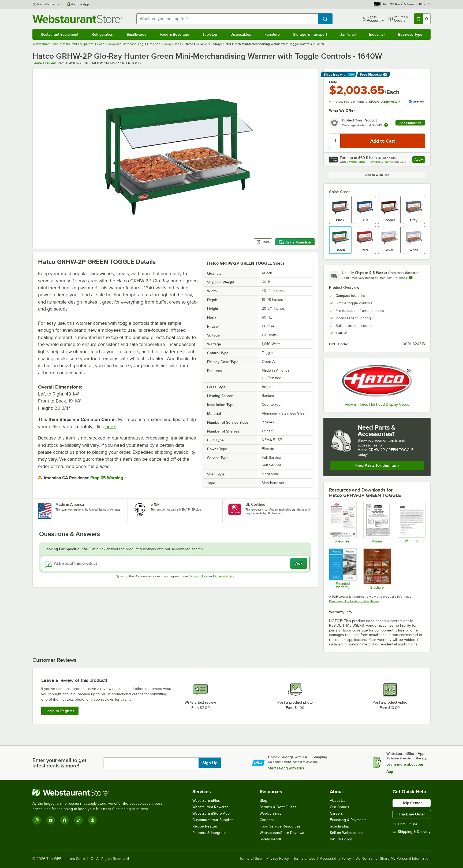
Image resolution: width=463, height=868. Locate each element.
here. (110, 426)
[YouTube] (50, 820)
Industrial (376, 34)
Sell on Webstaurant (346, 833)
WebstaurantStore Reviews (282, 833)
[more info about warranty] (386, 125)
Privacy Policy (224, 576)
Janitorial (348, 34)
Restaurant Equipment (59, 34)
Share (266, 242)
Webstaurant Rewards (210, 807)
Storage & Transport (310, 34)
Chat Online (407, 824)
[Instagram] (36, 820)
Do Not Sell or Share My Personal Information (393, 858)
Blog (263, 801)
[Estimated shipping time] (411, 277)
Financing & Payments (348, 820)
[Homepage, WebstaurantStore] (77, 19)
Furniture (272, 34)
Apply (420, 160)
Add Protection (410, 123)
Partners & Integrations (211, 833)
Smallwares (136, 34)
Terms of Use (198, 576)
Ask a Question (298, 242)
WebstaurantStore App (211, 813)
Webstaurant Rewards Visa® (369, 162)
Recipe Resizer (205, 826)
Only (333, 82)
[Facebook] (64, 820)
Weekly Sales (270, 813)
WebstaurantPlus (206, 801)
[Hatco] (377, 380)
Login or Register (60, 711)
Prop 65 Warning (106, 477)
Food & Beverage (174, 34)
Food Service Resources (280, 826)
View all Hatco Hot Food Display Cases (377, 404)
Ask (299, 563)
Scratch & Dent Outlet (278, 807)
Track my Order (412, 814)
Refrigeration (102, 34)
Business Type (410, 34)
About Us (337, 801)
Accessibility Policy (335, 858)
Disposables (240, 34)
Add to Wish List (377, 175)
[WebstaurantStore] (99, 792)
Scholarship (339, 826)
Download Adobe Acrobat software (354, 601)
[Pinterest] (92, 820)
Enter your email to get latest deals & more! (59, 763)
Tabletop (210, 34)
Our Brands (339, 807)
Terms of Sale (251, 858)
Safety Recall (270, 839)
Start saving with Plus (286, 768)
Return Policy (341, 839)
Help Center (46, 4)
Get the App (80, 4)
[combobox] (227, 18)
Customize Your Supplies (213, 820)
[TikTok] (78, 820)
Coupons (267, 820)
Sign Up (210, 762)
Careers (336, 813)
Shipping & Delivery (414, 832)
